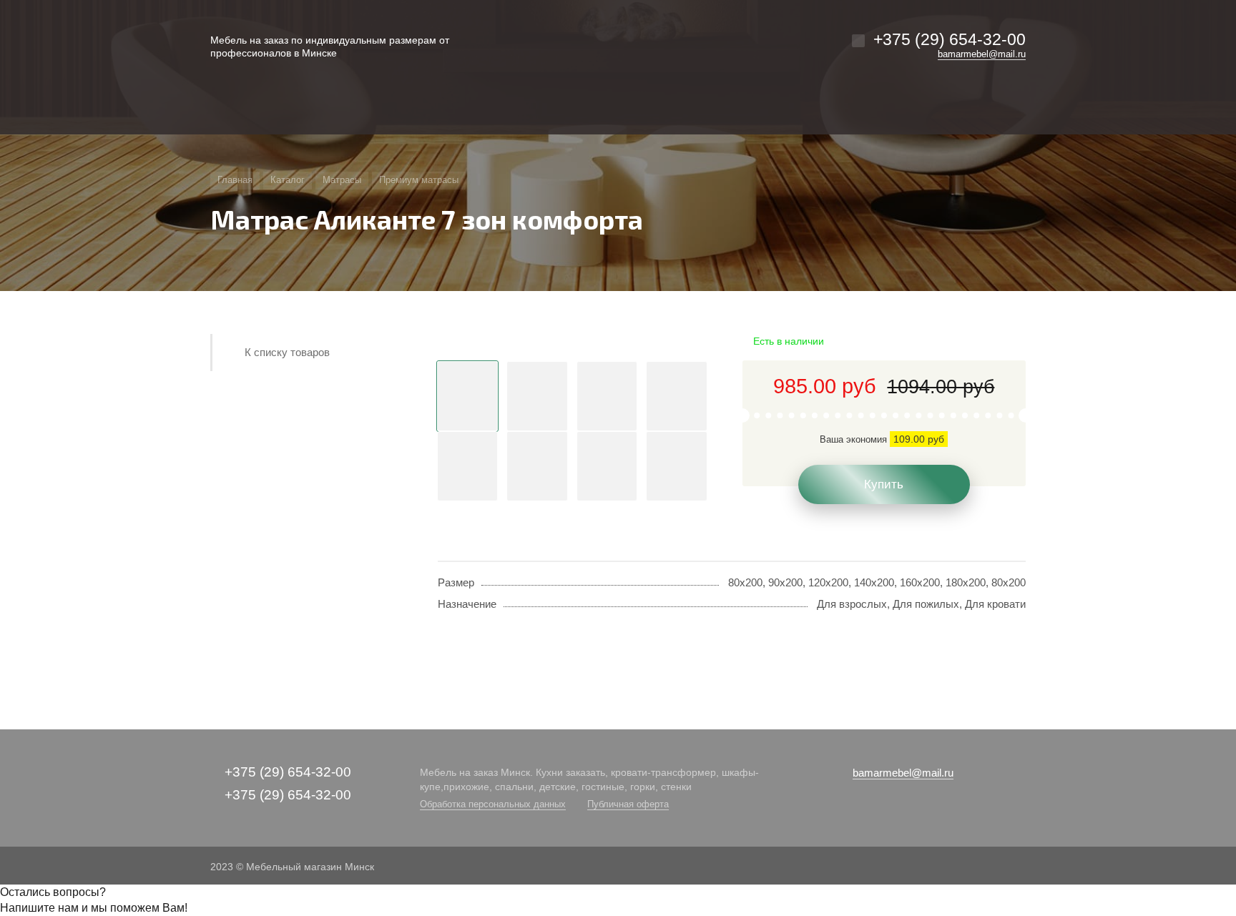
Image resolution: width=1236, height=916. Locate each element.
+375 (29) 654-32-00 (949, 39)
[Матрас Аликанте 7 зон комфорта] (572, 342)
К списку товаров (287, 352)
